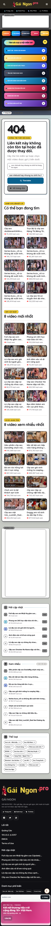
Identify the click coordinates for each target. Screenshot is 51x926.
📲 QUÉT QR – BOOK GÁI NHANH (16, 50)
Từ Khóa (45, 11)
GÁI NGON (9, 799)
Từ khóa (30, 811)
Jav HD (27, 760)
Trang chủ (9, 11)
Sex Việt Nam (29, 742)
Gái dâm (22, 765)
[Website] (16, 817)
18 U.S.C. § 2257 (9, 835)
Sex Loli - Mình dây (13, 742)
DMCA (4, 839)
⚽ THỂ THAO (44, 33)
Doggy (8, 756)
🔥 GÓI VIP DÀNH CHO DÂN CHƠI (16, 80)
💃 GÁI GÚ (35, 33)
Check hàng (21, 747)
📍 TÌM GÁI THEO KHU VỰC (14, 73)
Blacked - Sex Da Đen (13, 760)
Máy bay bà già (33, 751)
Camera (9, 747)
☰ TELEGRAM (16, 33)
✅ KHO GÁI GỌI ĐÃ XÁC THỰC (15, 65)
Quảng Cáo (7, 830)
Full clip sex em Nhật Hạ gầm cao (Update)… (22, 855)
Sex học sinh (19, 751)
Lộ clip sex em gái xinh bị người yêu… (19, 864)
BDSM (8, 751)
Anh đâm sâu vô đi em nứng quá (16, 868)
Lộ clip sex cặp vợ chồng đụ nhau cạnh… (20, 873)
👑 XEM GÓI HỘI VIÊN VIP (13, 58)
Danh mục (19, 811)
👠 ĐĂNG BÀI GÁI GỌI (12, 96)
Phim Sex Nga (10, 769)
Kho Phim (33, 11)
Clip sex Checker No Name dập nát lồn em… (21, 877)
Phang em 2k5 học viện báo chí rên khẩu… (21, 860)
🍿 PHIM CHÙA (26, 33)
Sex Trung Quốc (39, 760)
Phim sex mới (34, 765)
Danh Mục (21, 11)
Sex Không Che (10, 765)
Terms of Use (8, 843)
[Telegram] (4, 817)
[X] (10, 817)
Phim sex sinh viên (36, 747)
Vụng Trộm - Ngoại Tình (22, 756)
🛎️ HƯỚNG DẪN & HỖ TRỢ (14, 103)
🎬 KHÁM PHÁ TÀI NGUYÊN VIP (15, 88)
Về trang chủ (19, 188)
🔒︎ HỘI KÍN (6, 33)
